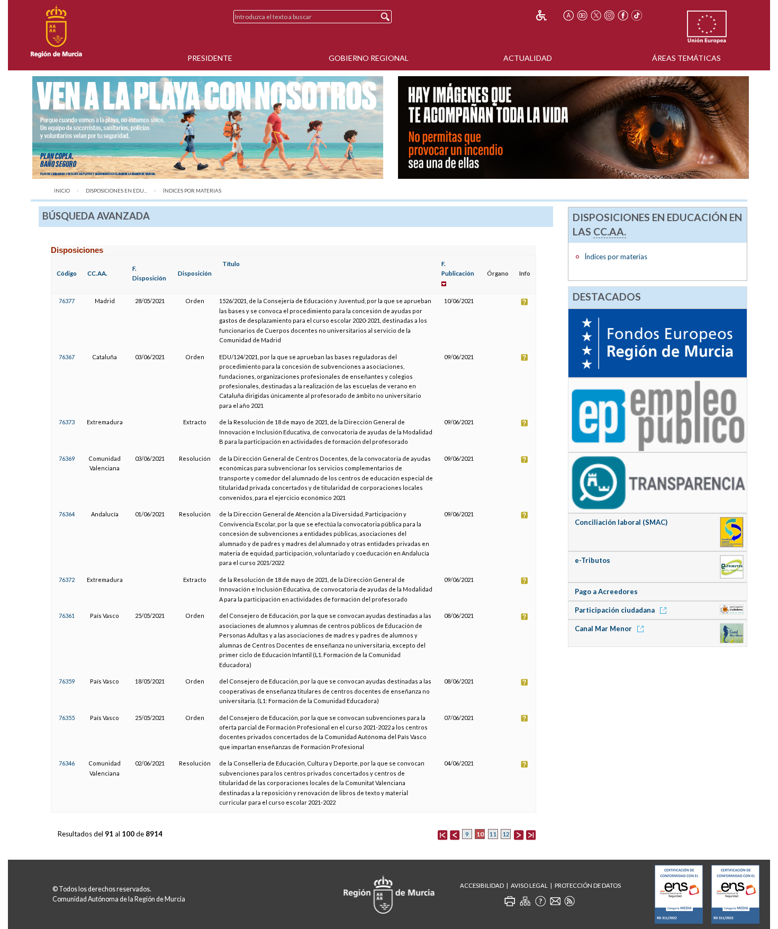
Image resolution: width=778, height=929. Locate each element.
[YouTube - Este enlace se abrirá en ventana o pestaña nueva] (582, 15)
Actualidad (527, 57)
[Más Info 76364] (524, 514)
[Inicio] (56, 31)
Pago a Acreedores (606, 591)
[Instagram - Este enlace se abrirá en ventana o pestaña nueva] (609, 15)
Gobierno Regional (369, 57)
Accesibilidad (482, 885)
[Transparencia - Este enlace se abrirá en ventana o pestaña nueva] (657, 482)
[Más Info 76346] (524, 763)
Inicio (62, 191)
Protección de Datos (588, 885)
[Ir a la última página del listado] (531, 834)
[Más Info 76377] (524, 300)
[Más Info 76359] (524, 681)
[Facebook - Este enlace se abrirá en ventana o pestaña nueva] (623, 15)
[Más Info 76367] (524, 356)
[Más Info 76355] (524, 717)
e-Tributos (592, 560)
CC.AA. (97, 273)
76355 (67, 717)
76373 (67, 421)
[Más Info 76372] (524, 579)
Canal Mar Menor (604, 628)
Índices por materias (192, 191)
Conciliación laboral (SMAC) (621, 522)
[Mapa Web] (525, 901)
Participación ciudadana (615, 610)
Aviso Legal (529, 885)
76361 (67, 615)
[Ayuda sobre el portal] (540, 901)
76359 (67, 681)
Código (67, 273)
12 (506, 834)
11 (492, 834)
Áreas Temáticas (686, 57)
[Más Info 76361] (524, 615)
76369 (67, 458)
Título (231, 263)
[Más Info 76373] (524, 421)
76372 (67, 579)
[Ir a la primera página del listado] (442, 834)
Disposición (195, 273)
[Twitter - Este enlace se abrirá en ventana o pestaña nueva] (596, 15)
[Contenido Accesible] (548, 15)
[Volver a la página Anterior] (454, 834)
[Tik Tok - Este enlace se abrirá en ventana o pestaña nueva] (636, 15)
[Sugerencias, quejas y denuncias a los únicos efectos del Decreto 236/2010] (555, 901)
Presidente (209, 57)
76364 (67, 514)
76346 (67, 763)
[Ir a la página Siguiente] (518, 834)
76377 (67, 300)
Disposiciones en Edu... (116, 191)
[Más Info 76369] (524, 458)
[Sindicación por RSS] (569, 901)
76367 (67, 356)
